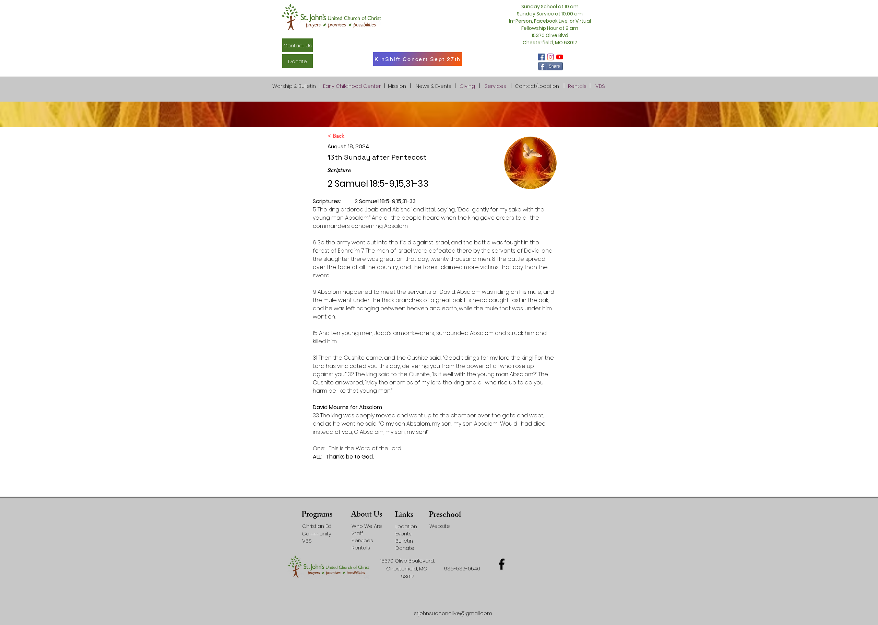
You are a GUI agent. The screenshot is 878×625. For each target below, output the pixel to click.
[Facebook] (541, 57)
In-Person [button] (520, 21)
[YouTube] (559, 57)
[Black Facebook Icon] (501, 564)
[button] (537, 86)
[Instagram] (550, 57)
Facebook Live (551, 21)
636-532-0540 (462, 568)
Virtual (583, 21)
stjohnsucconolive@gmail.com (453, 613)
